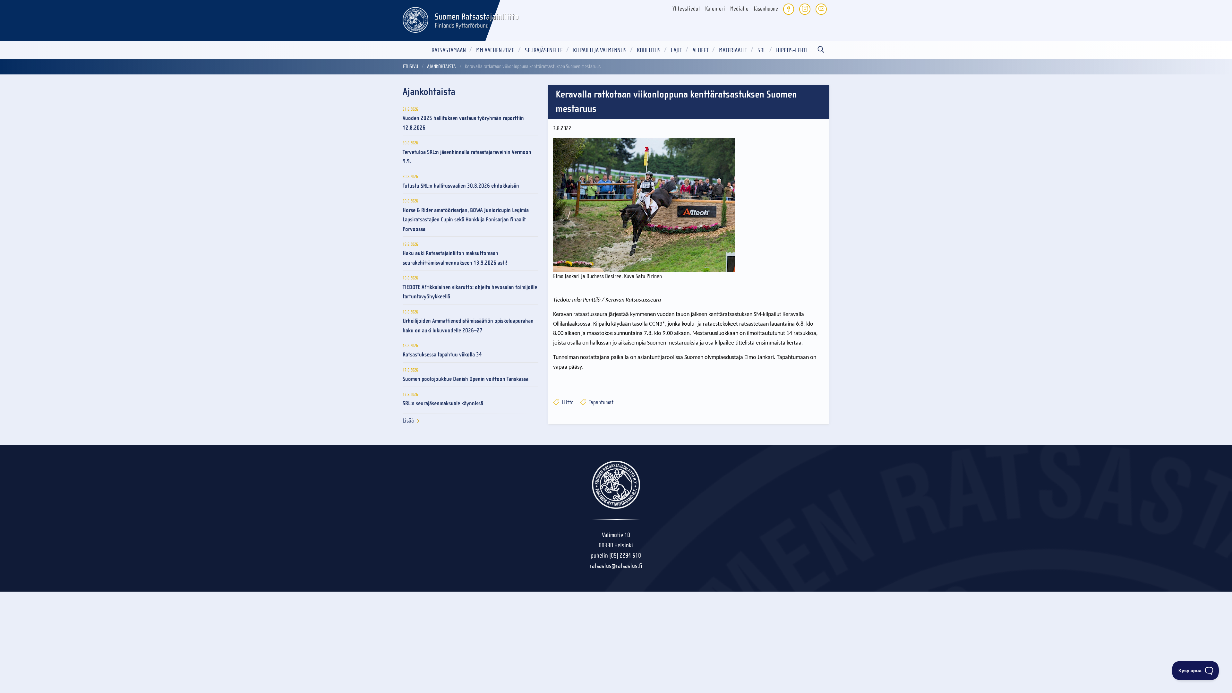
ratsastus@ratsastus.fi (616, 565)
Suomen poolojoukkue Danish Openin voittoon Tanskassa (465, 379)
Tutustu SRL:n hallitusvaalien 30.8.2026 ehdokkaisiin (461, 186)
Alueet (700, 50)
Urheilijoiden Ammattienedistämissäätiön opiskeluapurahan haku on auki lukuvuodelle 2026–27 (468, 326)
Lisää (408, 420)
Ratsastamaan (449, 50)
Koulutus (649, 50)
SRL (761, 50)
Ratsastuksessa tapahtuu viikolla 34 (442, 354)
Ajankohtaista (441, 66)
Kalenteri (715, 8)
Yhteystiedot (686, 8)
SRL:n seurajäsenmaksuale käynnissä (443, 403)
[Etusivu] (415, 19)
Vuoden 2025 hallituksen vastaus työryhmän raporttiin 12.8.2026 (463, 123)
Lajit (676, 50)
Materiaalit (733, 50)
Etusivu (410, 66)
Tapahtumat (600, 402)
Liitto (567, 402)
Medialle (739, 8)
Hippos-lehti (792, 50)
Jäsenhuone (766, 8)
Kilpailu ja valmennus (600, 50)
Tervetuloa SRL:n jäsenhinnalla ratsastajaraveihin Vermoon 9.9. (467, 157)
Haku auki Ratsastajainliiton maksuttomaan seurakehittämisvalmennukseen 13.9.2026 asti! (455, 258)
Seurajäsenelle (544, 50)
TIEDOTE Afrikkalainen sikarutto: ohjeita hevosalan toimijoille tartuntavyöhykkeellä (470, 292)
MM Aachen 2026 (495, 50)
